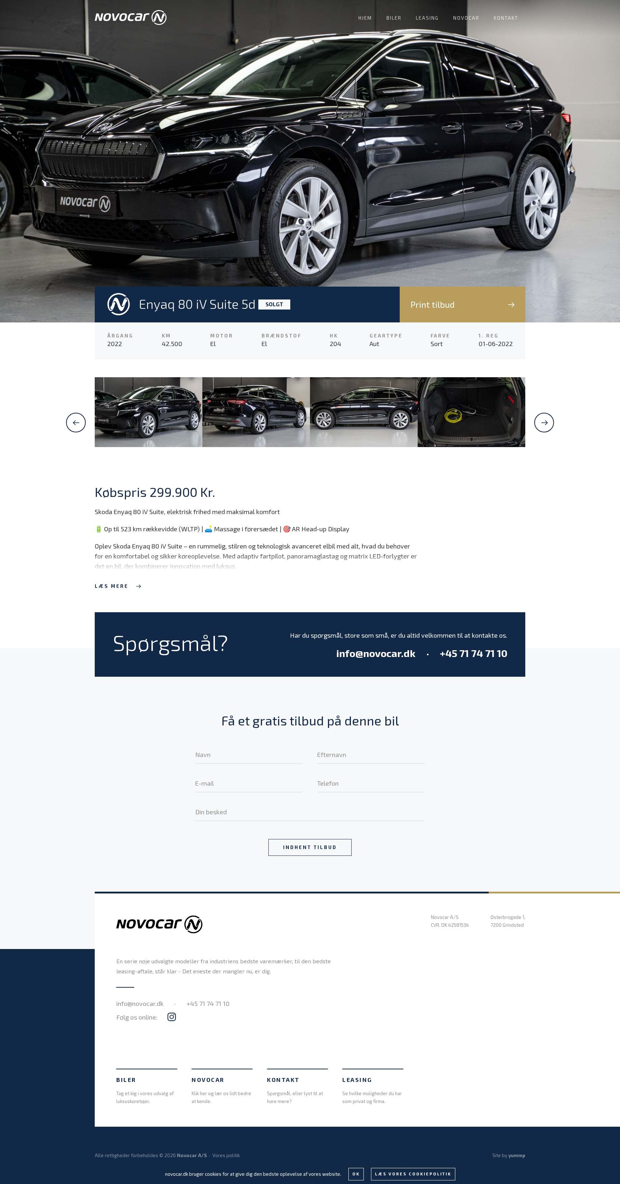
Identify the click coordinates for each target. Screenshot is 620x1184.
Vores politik (226, 1155)
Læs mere (111, 586)
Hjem (365, 18)
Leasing (427, 18)
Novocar (466, 18)
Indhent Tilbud (310, 847)
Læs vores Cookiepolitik (413, 1173)
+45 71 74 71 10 (473, 653)
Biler (393, 18)
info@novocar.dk (375, 653)
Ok (356, 1173)
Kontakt (506, 18)
